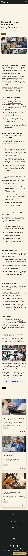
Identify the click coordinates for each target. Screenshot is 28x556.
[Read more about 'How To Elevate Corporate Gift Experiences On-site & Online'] (14, 407)
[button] (26, 2)
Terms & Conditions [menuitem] (10, 548)
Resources (13, 534)
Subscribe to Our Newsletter (13, 515)
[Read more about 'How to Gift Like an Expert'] (14, 444)
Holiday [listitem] (5, 501)
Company (13, 527)
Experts (3, 33)
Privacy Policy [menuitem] (18, 548)
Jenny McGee (3, 30)
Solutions (13, 521)
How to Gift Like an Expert (9, 455)
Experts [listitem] (5, 427)
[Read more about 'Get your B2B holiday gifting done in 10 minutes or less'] (14, 481)
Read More (22, 431)
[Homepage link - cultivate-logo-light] (14, 546)
